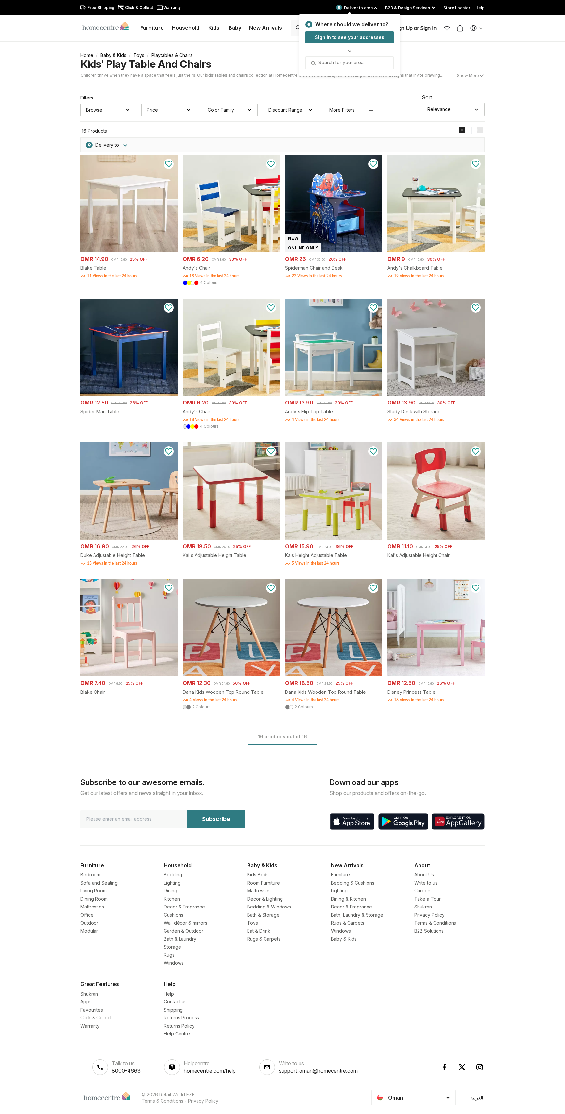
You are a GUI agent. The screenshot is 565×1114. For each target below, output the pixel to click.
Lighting (172, 883)
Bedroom (90, 874)
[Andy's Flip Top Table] (333, 394)
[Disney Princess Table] (436, 674)
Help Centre (177, 1033)
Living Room (93, 890)
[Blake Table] (129, 250)
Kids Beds (258, 874)
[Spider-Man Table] (129, 394)
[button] (447, 28)
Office (87, 915)
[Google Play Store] (403, 821)
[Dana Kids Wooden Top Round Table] (231, 674)
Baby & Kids (113, 55)
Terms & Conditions (435, 922)
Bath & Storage (263, 915)
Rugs (169, 955)
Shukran (423, 906)
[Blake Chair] (129, 674)
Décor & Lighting (265, 899)
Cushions (173, 915)
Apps (86, 1001)
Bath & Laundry (180, 939)
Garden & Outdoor (183, 931)
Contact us (175, 1001)
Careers (423, 890)
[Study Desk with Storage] (436, 394)
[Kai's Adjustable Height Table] (231, 538)
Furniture (340, 874)
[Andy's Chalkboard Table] (436, 250)
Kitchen (172, 899)
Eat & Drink (258, 931)
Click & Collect (95, 1017)
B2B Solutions (429, 931)
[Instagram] (480, 1067)
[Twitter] (462, 1067)
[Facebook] (444, 1067)
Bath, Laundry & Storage (357, 915)
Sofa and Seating (99, 883)
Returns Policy (179, 1026)
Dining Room (94, 899)
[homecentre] (108, 25)
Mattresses (92, 906)
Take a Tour (427, 899)
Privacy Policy (429, 915)
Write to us (425, 883)
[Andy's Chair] (231, 250)
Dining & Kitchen (348, 899)
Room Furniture (263, 883)
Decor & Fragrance (184, 906)
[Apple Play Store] (352, 821)
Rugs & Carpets (264, 939)
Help (169, 994)
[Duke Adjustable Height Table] (129, 538)
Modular (89, 931)
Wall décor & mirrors (185, 922)
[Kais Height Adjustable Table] (333, 538)
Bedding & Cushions (352, 883)
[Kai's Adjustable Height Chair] (436, 538)
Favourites (91, 1010)
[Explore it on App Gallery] (458, 821)
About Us (424, 874)
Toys (138, 55)
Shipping (173, 1010)
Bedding (173, 874)
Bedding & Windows (269, 906)
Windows (174, 963)
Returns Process (181, 1017)
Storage (172, 947)
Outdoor (89, 922)
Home (86, 55)
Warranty (90, 1026)
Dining (170, 890)
